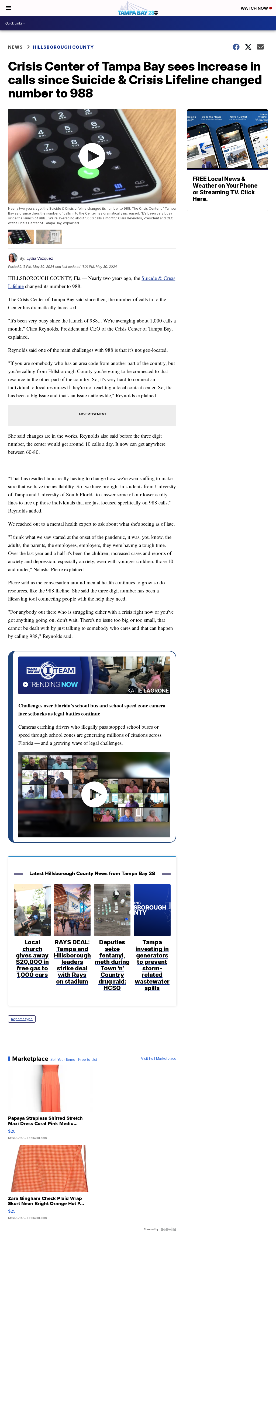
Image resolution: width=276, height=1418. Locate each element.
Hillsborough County (63, 47)
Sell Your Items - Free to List (73, 1060)
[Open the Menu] (8, 8)
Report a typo (22, 1019)
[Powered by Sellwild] (168, 1229)
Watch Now (255, 8)
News (15, 47)
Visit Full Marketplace (158, 1059)
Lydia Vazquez (39, 258)
